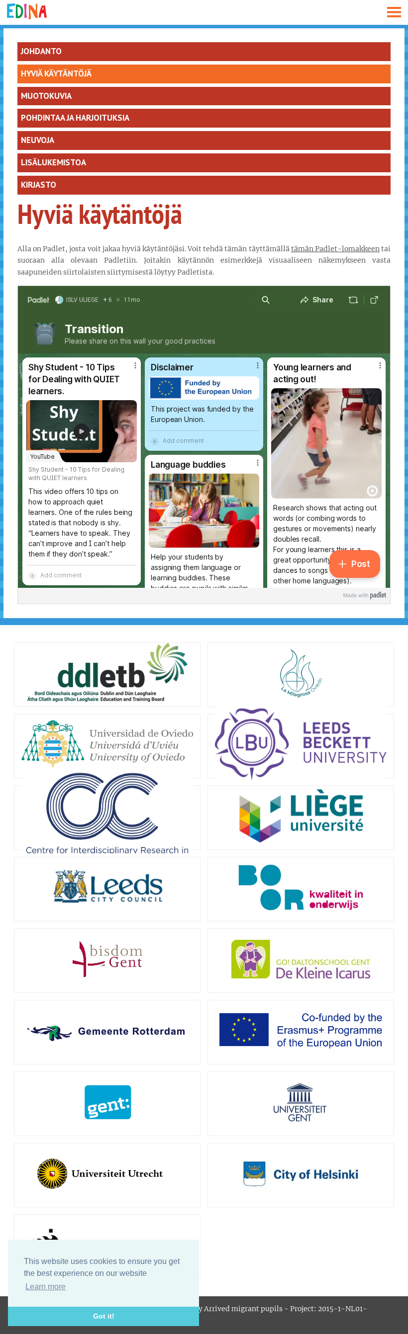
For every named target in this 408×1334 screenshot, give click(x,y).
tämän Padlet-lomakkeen (335, 248)
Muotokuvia (46, 95)
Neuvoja (37, 140)
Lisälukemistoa (53, 162)
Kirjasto (38, 184)
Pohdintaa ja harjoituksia (75, 117)
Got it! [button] (103, 1316)
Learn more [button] (45, 1286)
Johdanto (41, 51)
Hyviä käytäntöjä (56, 73)
